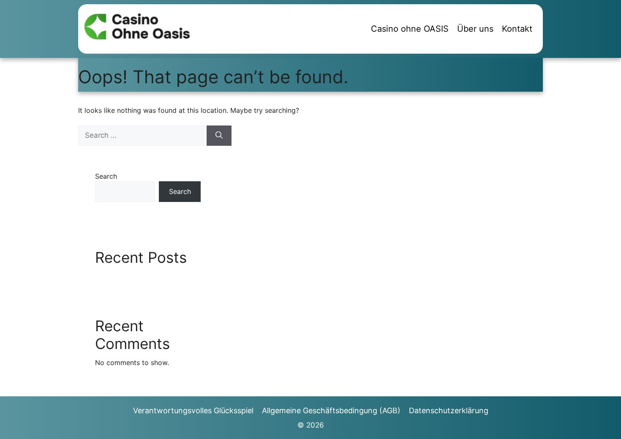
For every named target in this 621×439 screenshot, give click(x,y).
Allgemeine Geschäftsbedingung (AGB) (331, 410)
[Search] (219, 135)
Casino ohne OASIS (410, 29)
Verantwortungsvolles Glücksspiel (193, 410)
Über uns (475, 29)
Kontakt (517, 29)
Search (106, 176)
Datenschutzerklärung (448, 410)
